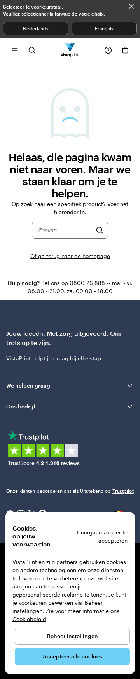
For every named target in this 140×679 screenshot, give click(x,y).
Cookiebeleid (29, 619)
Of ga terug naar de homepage (70, 256)
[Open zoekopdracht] (31, 50)
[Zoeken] (100, 230)
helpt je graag (50, 358)
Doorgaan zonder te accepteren (102, 536)
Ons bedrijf (20, 406)
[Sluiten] (131, 6)
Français (104, 28)
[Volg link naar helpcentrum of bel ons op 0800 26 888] (108, 50)
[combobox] (65, 230)
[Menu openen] (14, 50)
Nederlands (36, 28)
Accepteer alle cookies (72, 656)
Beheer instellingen (72, 636)
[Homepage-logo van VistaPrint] (70, 50)
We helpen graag (28, 385)
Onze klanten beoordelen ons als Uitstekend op (70, 491)
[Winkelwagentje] (125, 50)
